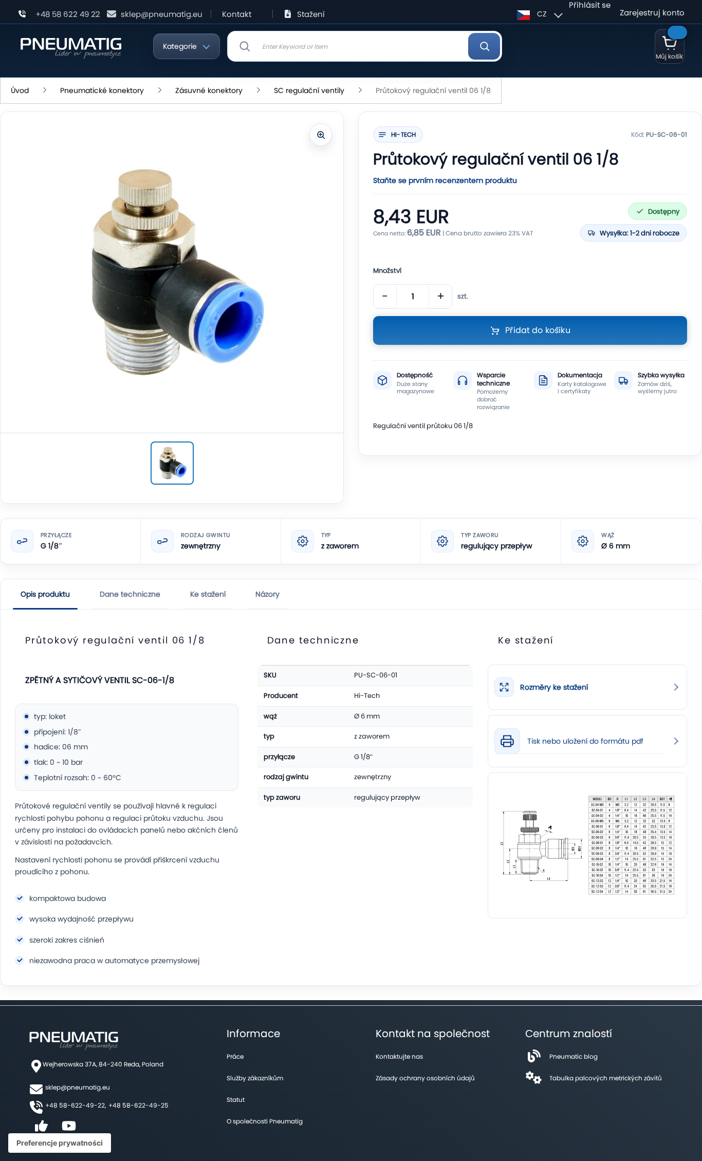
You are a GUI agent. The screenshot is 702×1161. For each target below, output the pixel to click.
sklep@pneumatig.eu (161, 14)
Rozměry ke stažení (554, 687)
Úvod (20, 90)
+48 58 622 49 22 (67, 14)
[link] (587, 687)
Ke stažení (208, 594)
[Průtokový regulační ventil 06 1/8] (172, 463)
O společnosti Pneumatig (265, 1121)
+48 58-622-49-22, (75, 1105)
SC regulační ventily (309, 90)
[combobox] (364, 46)
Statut (236, 1099)
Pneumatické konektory (102, 90)
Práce (235, 1056)
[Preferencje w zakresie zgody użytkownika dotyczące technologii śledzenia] (59, 1143)
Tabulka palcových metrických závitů (605, 1078)
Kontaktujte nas (399, 1056)
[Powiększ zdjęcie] (320, 134)
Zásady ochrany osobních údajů (425, 1078)
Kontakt (236, 14)
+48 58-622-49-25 (138, 1105)
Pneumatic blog (573, 1056)
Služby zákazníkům (255, 1078)
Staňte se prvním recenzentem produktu (445, 180)
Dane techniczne (130, 594)
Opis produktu (45, 594)
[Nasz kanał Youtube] (69, 1129)
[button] (538, 14)
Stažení (311, 14)
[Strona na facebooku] (41, 1129)
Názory (267, 594)
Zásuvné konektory (209, 90)
